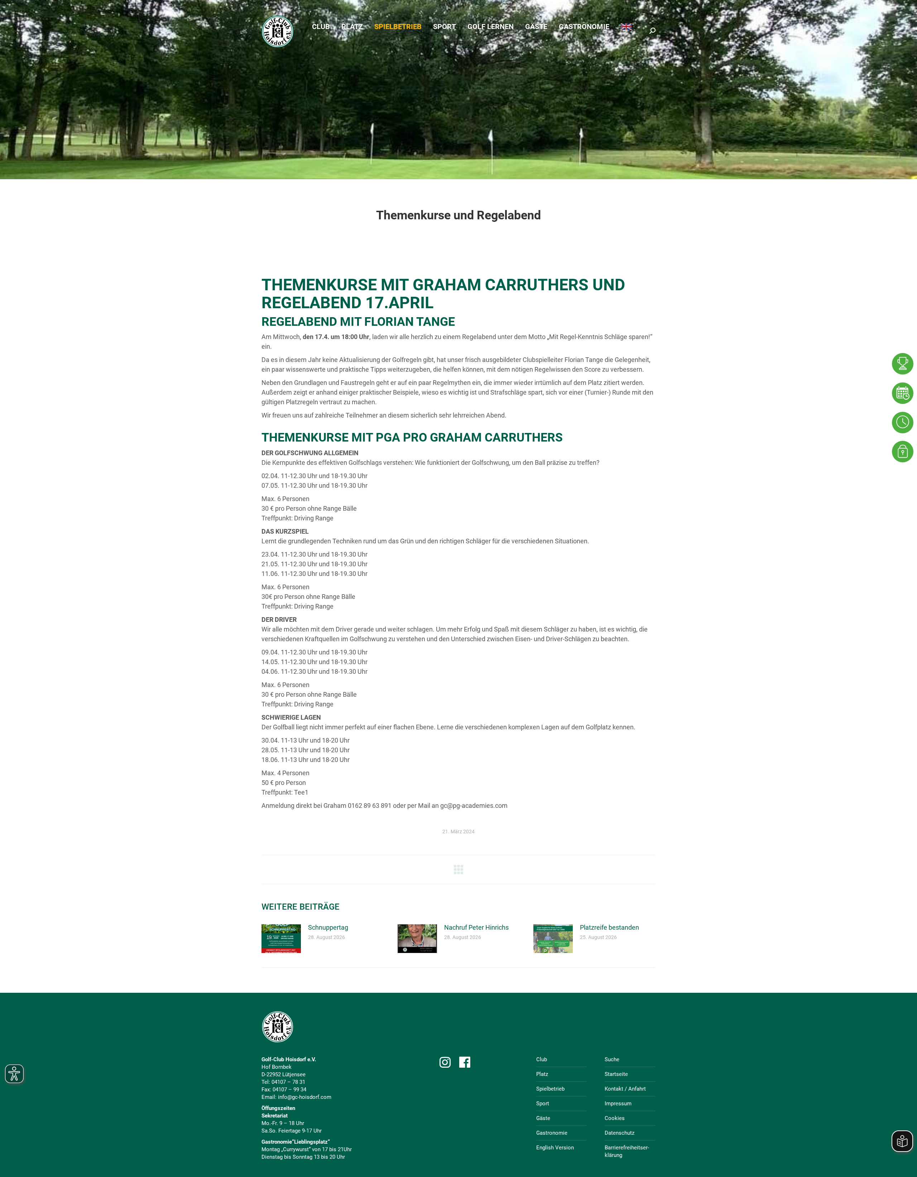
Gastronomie (551, 1133)
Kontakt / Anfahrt (625, 1089)
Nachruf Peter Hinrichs (476, 927)
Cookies (615, 1118)
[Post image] (281, 938)
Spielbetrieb (550, 1089)
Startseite (616, 1074)
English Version (555, 1147)
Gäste (543, 1118)
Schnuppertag (328, 927)
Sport (542, 1103)
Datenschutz (619, 1133)
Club (541, 1059)
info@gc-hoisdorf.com (304, 1097)
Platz (542, 1074)
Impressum (618, 1103)
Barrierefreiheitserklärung (627, 1151)
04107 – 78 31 (288, 1082)
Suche (612, 1059)
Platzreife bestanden (609, 927)
